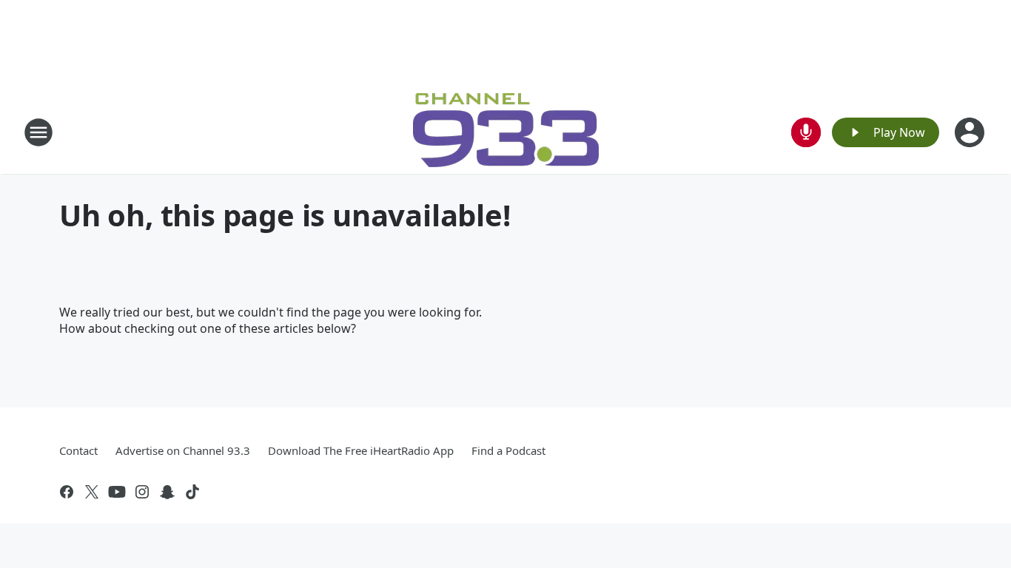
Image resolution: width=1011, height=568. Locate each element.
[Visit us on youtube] (117, 492)
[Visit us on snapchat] (167, 492)
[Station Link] (506, 132)
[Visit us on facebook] (66, 492)
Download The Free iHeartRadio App (361, 450)
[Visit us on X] (92, 492)
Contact (78, 450)
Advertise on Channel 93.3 (182, 450)
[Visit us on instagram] (142, 492)
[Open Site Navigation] (38, 132)
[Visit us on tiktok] (192, 492)
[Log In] (971, 132)
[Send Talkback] (806, 132)
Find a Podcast (508, 450)
